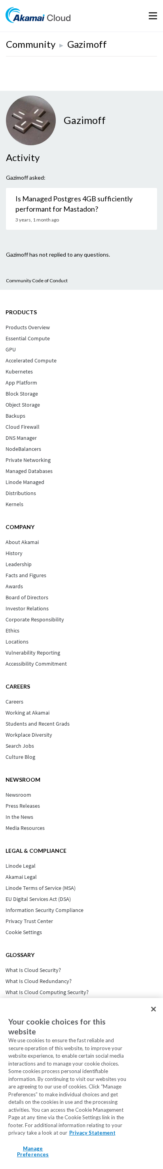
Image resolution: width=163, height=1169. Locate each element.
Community (30, 44)
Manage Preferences (33, 1151)
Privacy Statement (92, 1133)
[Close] (153, 1009)
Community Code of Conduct (37, 280)
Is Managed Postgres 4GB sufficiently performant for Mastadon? (74, 203)
